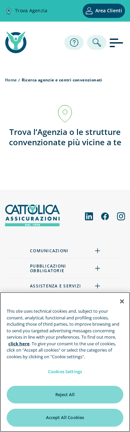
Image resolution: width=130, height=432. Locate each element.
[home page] (16, 51)
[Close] (122, 301)
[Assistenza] (74, 42)
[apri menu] (117, 42)
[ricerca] (96, 42)
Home (11, 80)
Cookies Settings (65, 372)
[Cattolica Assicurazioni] (32, 224)
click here (19, 344)
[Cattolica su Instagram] (121, 216)
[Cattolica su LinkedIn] (89, 216)
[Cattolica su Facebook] (105, 216)
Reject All (65, 394)
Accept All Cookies (65, 417)
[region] (65, 362)
